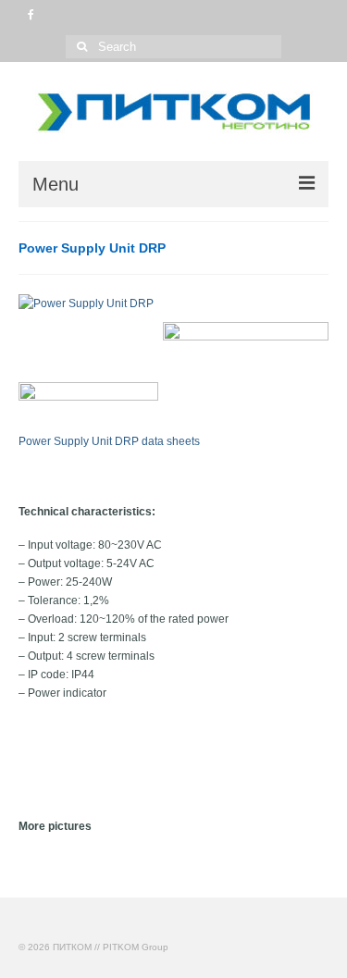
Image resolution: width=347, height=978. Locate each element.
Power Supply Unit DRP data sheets (109, 441)
